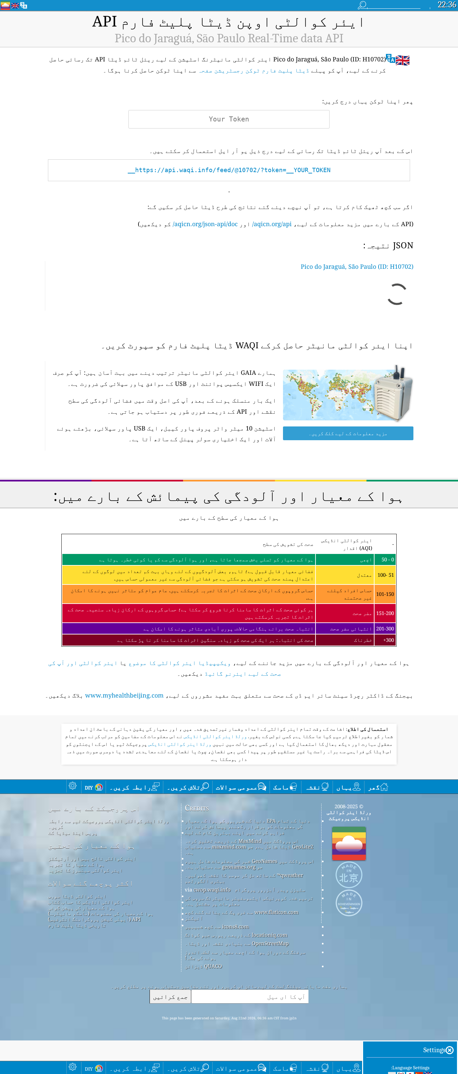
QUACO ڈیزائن (203, 966)
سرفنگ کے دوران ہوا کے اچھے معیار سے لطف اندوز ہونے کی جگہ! (245, 955)
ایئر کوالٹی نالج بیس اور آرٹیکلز (92, 858)
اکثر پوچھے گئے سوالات (91, 883)
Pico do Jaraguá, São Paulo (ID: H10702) (357, 266)
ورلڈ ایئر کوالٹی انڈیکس (215, 736)
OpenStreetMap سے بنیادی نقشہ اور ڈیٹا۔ (237, 943)
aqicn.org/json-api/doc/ (205, 224)
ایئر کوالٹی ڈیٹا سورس (77, 895)
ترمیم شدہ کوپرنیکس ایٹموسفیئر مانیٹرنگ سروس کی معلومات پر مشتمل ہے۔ (249, 900)
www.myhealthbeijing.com (124, 695)
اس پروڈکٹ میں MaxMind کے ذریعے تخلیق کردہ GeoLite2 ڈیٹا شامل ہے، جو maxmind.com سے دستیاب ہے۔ (249, 846)
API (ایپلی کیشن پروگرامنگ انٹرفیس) (94, 919)
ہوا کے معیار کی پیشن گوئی (81, 907)
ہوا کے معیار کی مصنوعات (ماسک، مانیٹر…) (101, 913)
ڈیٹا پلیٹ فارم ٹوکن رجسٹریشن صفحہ (253, 70)
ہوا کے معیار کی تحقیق (92, 845)
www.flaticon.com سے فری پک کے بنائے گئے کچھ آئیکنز (241, 915)
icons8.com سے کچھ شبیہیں (217, 926)
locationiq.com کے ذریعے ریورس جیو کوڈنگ (236, 934)
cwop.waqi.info (212, 889)
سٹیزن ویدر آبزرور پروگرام (270, 889)
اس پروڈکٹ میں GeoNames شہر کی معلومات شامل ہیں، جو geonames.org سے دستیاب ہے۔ (249, 864)
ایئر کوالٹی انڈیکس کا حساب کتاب (90, 902)
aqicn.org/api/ (272, 224)
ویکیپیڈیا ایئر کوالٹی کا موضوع (179, 663)
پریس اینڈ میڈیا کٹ (72, 832)
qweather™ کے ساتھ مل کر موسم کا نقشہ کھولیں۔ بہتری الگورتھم (244, 878)
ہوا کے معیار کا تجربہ (76, 864)
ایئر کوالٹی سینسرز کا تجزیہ (85, 870)
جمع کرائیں (170, 996)
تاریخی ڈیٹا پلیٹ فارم (77, 925)
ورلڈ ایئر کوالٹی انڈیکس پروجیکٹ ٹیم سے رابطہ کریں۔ (108, 823)
